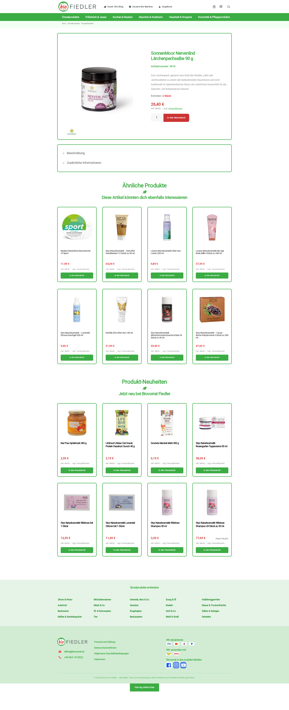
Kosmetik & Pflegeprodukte (214, 17)
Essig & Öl (171, 599)
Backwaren (63, 611)
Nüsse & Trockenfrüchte (214, 605)
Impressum (99, 659)
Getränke (206, 616)
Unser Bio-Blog (115, 6)
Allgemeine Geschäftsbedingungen (111, 653)
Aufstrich (62, 605)
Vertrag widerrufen (145, 687)
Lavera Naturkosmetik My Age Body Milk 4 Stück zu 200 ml (210, 252)
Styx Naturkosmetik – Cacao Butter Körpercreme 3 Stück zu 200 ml (212, 335)
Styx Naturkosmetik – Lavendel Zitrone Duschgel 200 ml (75, 334)
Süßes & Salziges (210, 611)
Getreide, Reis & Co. (140, 599)
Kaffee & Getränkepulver (70, 616)
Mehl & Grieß (172, 616)
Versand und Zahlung (104, 642)
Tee (95, 616)
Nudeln (169, 605)
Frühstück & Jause (95, 17)
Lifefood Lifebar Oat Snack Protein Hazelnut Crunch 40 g (120, 445)
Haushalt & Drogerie (180, 17)
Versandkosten (175, 108)
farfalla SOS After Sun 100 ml (119, 333)
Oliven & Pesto (65, 599)
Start (64, 23)
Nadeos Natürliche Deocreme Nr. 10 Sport (76, 252)
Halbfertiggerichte (211, 599)
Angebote (167, 6)
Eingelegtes (136, 611)
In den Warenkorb (176, 117)
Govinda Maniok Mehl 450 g (165, 443)
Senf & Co (171, 611)
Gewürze (134, 605)
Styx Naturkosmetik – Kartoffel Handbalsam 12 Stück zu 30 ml (120, 252)
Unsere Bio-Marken (142, 6)
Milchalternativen (102, 599)
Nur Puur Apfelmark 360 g (73, 443)
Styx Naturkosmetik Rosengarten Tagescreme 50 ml (211, 445)
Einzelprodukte (70, 17)
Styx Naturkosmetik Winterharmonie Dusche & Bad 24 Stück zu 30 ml (166, 335)
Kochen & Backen (123, 17)
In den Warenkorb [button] (77, 275)
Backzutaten (136, 616)
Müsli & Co (99, 605)
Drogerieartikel (87, 23)
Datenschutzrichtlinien (105, 647)
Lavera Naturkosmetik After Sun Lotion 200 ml (166, 252)
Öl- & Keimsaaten (102, 611)
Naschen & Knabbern (151, 17)
